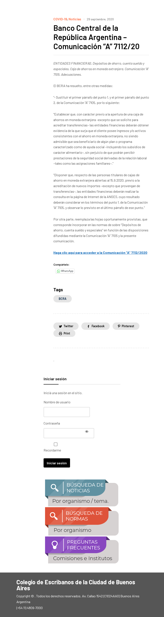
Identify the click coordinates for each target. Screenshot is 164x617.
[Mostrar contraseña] (86, 431)
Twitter (68, 326)
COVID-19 (60, 19)
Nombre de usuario (57, 402)
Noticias (75, 19)
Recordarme (52, 450)
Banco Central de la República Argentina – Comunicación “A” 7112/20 (96, 37)
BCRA (62, 298)
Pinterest (128, 326)
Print (67, 333)
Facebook (98, 326)
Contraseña (52, 423)
